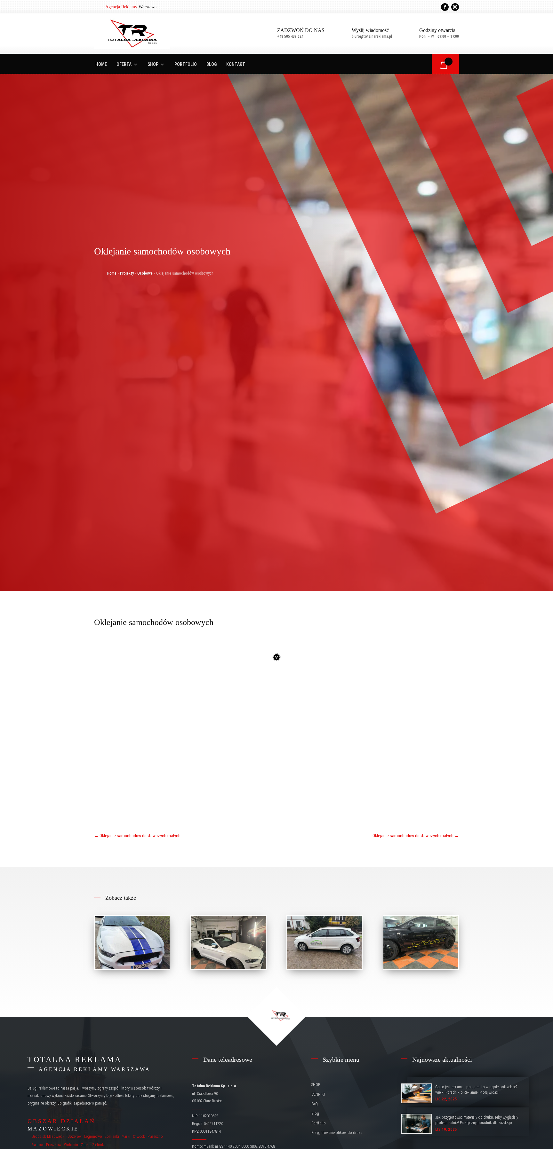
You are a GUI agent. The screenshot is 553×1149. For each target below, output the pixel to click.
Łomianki (112, 1136)
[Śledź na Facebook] (445, 7)
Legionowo (93, 1136)
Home (101, 64)
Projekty (127, 273)
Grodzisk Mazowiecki (48, 1136)
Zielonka (99, 1145)
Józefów (75, 1136)
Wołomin (71, 1145)
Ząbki (85, 1145)
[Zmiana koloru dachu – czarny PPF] (228, 942)
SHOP (153, 64)
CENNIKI (318, 1094)
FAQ (314, 1104)
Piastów (37, 1145)
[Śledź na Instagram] (455, 7)
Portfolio (185, 64)
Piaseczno (155, 1136)
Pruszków (53, 1145)
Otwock (139, 1136)
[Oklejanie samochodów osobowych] (132, 942)
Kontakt (235, 64)
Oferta (124, 64)
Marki (126, 1136)
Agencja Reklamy (121, 6)
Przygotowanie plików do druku (336, 1132)
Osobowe (145, 273)
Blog (211, 64)
